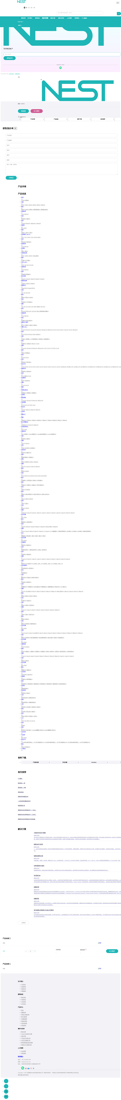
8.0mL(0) (68, 559)
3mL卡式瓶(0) (24, 434)
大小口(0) (34, 311)
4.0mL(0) (53, 559)
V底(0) (27, 232)
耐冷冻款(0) (29, 320)
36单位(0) (23, 420)
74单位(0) (44, 420)
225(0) (35, 237)
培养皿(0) (34, 393)
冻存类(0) (23, 707)
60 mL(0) (28, 329)
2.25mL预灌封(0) (52, 434)
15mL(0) (23, 409)
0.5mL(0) (34, 512)
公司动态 (23, 1004)
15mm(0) (28, 279)
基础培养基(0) (24, 688)
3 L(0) (48, 348)
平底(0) (23, 232)
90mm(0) (37, 526)
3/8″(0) (26, 366)
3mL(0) (31, 633)
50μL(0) (34, 591)
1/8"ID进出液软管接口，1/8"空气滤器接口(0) (78, 742)
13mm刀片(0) (24, 288)
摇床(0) (33, 711)
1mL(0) (23, 633)
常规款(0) (23, 320)
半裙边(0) (28, 485)
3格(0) (36, 536)
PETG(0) (30, 334)
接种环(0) (23, 545)
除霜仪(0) (28, 582)
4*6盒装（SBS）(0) (58, 563)
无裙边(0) (23, 485)
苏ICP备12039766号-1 (23, 1074)
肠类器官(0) (37, 684)
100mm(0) (33, 223)
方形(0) (44, 536)
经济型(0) (23, 730)
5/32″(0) (50, 366)
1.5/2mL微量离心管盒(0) (38, 730)
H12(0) (26, 475)
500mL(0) (37, 409)
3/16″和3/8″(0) (83, 366)
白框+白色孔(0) (45, 494)
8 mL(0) (61, 329)
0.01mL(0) (30, 425)
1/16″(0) (58, 366)
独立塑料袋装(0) (43, 637)
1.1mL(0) (23, 656)
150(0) (28, 237)
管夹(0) (23, 380)
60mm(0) (28, 223)
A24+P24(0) (44, 475)
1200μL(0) (80, 591)
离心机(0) (28, 711)
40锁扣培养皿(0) (87, 531)
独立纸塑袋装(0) (34, 637)
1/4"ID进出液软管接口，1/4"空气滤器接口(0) (32, 742)
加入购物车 (112, 951)
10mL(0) (27, 443)
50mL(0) (28, 409)
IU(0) (22, 429)
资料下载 (23, 1036)
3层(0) (22, 251)
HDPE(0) (38, 334)
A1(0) (35, 475)
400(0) (38, 237)
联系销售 (23, 111)
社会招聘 (23, 1051)
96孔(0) (38, 205)
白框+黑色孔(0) (37, 494)
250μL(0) (71, 591)
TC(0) (22, 214)
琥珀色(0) (27, 747)
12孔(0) (26, 205)
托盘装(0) (41, 339)
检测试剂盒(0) (32, 697)
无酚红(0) (28, 670)
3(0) (28, 265)
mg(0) (25, 429)
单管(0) (23, 462)
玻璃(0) (27, 200)
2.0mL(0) (53, 512)
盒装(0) (27, 605)
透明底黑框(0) (36, 209)
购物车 (85, 18)
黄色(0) (27, 596)
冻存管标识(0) (24, 568)
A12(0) (39, 475)
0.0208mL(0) (24, 425)
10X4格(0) (79, 531)
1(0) (25, 265)
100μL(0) (37, 466)
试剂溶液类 (24, 1023)
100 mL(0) (75, 329)
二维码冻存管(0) (33, 549)
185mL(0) (46, 656)
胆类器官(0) (31, 684)
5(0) (30, 265)
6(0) (44, 306)
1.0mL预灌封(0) (33, 434)
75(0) (25, 237)
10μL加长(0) (29, 591)
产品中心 (23, 103)
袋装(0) (28, 218)
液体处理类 (24, 1021)
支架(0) (31, 325)
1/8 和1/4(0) (63, 366)
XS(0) (22, 720)
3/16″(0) (45, 366)
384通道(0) (43, 651)
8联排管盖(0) (63, 651)
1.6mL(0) (48, 512)
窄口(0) (33, 343)
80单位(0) (54, 420)
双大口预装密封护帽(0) (43, 311)
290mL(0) (56, 656)
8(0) (32, 265)
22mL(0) (33, 656)
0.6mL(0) (23, 610)
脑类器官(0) (56, 684)
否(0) (25, 228)
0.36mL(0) (23, 512)
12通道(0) (32, 651)
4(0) (27, 292)
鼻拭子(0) (23, 452)
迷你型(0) (28, 371)
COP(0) (23, 200)
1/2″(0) (30, 366)
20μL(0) (76, 591)
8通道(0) (27, 651)
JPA (31, 7)
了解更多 (23, 922)
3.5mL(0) (63, 512)
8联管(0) (27, 462)
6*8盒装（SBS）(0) (48, 563)
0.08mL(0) (35, 425)
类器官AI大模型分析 (26, 1045)
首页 (19, 103)
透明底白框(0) (44, 209)
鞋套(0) (31, 716)
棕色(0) (27, 619)
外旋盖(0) (23, 554)
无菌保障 (23, 991)
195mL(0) (51, 656)
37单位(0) (28, 420)
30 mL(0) (23, 329)
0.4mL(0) (29, 512)
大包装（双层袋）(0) (26, 339)
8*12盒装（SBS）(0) (37, 563)
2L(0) (54, 329)
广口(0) (37, 343)
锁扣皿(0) (28, 536)
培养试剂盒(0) (24, 697)
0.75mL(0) (28, 559)
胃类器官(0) (50, 684)
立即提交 (11, 177)
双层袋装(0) (35, 339)
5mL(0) (23, 443)
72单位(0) (64, 420)
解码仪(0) (23, 577)
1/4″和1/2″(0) (77, 366)
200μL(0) (43, 591)
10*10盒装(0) (28, 563)
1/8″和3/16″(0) (99, 366)
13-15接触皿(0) (53, 531)
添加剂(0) (23, 693)
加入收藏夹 (37, 111)
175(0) (32, 237)
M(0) (28, 720)
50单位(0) (34, 420)
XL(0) (33, 720)
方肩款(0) (28, 343)
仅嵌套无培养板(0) (26, 274)
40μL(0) (23, 466)
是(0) (22, 228)
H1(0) (22, 475)
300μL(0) (48, 591)
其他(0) (38, 306)
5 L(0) (57, 348)
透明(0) (31, 209)
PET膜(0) (28, 260)
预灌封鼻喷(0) (24, 457)
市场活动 (23, 999)
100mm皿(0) (36, 255)
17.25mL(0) (47, 531)
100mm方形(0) (49, 526)
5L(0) (57, 329)
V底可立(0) (31, 614)
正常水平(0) (24, 674)
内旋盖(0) (28, 554)
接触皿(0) (23, 536)
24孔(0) (30, 205)
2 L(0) (45, 348)
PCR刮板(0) (40, 480)
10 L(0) (70, 329)
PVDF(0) (27, 647)
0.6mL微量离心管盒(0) (50, 730)
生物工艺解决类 (25, 1014)
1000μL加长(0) (60, 591)
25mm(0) (42, 279)
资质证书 (23, 989)
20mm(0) (37, 279)
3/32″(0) (54, 366)
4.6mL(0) (68, 512)
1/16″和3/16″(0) (114, 366)
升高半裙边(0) (40, 485)
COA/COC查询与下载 (26, 1034)
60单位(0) (39, 420)
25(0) (22, 237)
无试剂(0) (27, 448)
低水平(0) (30, 674)
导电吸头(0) (31, 586)
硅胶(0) (26, 376)
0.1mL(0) (28, 466)
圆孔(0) (23, 508)
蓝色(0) (31, 596)
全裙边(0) (34, 485)
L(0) (31, 720)
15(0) (32, 306)
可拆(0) (23, 489)
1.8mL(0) (43, 559)
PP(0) (34, 334)
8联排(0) (52, 651)
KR (34, 7)
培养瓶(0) (28, 393)
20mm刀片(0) (31, 288)
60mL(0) (36, 531)
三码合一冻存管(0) (42, 549)
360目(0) (32, 283)
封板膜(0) (23, 480)
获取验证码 (10, 58)
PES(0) (23, 647)
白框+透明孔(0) (29, 494)
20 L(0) (27, 385)
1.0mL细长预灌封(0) (42, 434)
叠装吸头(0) (44, 586)
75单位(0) (49, 420)
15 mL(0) (66, 329)
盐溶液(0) (32, 448)
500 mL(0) (44, 329)
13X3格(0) (74, 531)
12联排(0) (57, 651)
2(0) (25, 292)
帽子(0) (27, 716)
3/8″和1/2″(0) (70, 366)
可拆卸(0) (23, 302)
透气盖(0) (23, 242)
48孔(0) (34, 205)
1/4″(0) (23, 366)
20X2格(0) (69, 531)
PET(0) (26, 334)
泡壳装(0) (23, 218)
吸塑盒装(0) (33, 623)
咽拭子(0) (28, 452)
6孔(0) (22, 205)
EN (29, 7)
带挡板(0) (27, 353)
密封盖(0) (28, 242)
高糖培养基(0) (32, 702)
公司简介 (23, 984)
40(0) (35, 306)
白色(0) (27, 209)
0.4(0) (22, 265)
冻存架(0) (23, 582)
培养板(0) (23, 393)
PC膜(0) (23, 260)
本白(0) (23, 747)
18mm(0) (33, 279)
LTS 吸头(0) (63, 586)
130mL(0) (41, 531)
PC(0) (22, 334)
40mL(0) (32, 531)
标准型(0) (23, 371)
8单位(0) (60, 420)
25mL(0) (50, 633)
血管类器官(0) (62, 684)
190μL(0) (66, 591)
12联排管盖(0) (70, 651)
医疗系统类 (24, 1016)
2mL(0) (27, 633)
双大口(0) (23, 311)
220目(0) (28, 283)
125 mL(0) (33, 329)
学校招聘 (23, 1053)
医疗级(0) (28, 730)
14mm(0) (23, 279)
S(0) (25, 720)
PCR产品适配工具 (25, 1040)
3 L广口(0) (53, 348)
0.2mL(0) (32, 466)
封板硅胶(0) (29, 522)
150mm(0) (38, 223)
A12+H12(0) (31, 475)
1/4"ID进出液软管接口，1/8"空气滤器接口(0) (55, 742)
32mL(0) (37, 656)
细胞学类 (23, 1012)
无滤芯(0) (28, 600)
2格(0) (33, 536)
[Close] (117, 3)
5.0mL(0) (58, 559)
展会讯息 (23, 997)
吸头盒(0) (57, 586)
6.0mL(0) (63, 559)
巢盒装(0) (23, 438)
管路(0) (27, 325)
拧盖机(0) (28, 577)
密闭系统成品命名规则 (27, 1042)
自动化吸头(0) (37, 586)
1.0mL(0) (38, 512)
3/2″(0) (41, 366)
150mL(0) (59, 633)
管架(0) (34, 480)
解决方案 (23, 1031)
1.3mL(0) (43, 512)
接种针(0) (28, 545)
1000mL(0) (75, 633)
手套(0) (23, 716)
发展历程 (23, 986)
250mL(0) (32, 409)
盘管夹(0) (27, 380)
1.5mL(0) (38, 559)
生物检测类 (24, 1019)
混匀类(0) (23, 711)
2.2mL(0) (58, 512)
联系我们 (20, 1056)
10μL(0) (23, 591)
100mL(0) (80, 633)
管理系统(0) (24, 573)
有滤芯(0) (23, 600)
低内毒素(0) (29, 679)
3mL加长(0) (36, 633)
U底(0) (30, 232)
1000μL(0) (53, 591)
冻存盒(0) (31, 568)
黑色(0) (23, 209)
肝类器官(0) (24, 684)
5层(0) (26, 251)
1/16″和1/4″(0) (106, 366)
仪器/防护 (23, 1025)
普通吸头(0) (24, 586)
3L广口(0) (29, 405)
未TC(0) (26, 214)
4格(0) (40, 536)
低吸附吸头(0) (51, 586)
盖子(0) (23, 325)
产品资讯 (23, 1001)
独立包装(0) (51, 637)
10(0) (29, 306)
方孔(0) (27, 508)
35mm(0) (23, 223)
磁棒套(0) (23, 522)
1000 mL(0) (50, 329)
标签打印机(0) (35, 577)
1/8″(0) (37, 366)
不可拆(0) (27, 489)
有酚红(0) (23, 670)
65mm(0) (33, 526)
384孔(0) (43, 205)
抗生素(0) (28, 707)
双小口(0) (28, 311)
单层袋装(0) (47, 339)
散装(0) (56, 637)
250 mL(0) (38, 329)
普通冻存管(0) (24, 549)
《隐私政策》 (17, 73)
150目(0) (23, 283)
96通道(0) (37, 651)
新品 (22, 1010)
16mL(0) (72, 512)
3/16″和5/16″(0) (91, 366)
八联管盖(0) (29, 480)
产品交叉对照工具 (25, 1038)
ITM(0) (23, 448)
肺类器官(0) (43, 684)
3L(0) (25, 405)
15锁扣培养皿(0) (62, 531)
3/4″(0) (34, 366)
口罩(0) (35, 716)
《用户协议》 (11, 73)
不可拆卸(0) (29, 302)
